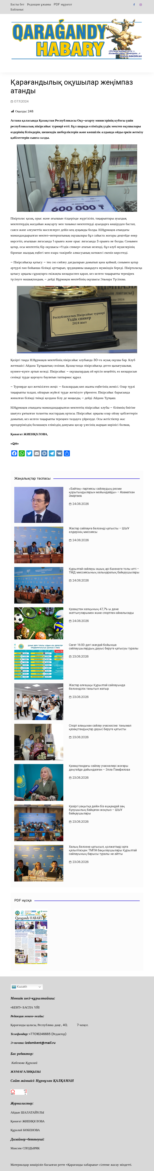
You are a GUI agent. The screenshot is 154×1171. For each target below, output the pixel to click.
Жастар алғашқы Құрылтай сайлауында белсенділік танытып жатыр (97, 686)
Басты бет (17, 4)
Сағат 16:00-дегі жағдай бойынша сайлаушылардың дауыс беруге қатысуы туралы (103, 646)
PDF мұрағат (63, 4)
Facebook (134, 4)
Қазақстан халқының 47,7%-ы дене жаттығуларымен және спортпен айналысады (101, 610)
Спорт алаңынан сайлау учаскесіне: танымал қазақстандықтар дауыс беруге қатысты (100, 727)
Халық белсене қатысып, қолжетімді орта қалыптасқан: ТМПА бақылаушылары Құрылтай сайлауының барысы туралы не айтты (103, 850)
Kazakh (21, 986)
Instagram (140, 4)
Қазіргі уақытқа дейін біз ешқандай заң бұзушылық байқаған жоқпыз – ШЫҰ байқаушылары (97, 810)
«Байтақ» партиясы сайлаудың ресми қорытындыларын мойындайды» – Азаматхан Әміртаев (102, 492)
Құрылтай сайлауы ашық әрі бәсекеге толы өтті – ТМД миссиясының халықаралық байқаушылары (104, 570)
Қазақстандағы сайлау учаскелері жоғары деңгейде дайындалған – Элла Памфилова (99, 767)
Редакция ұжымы (39, 4)
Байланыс (17, 9)
